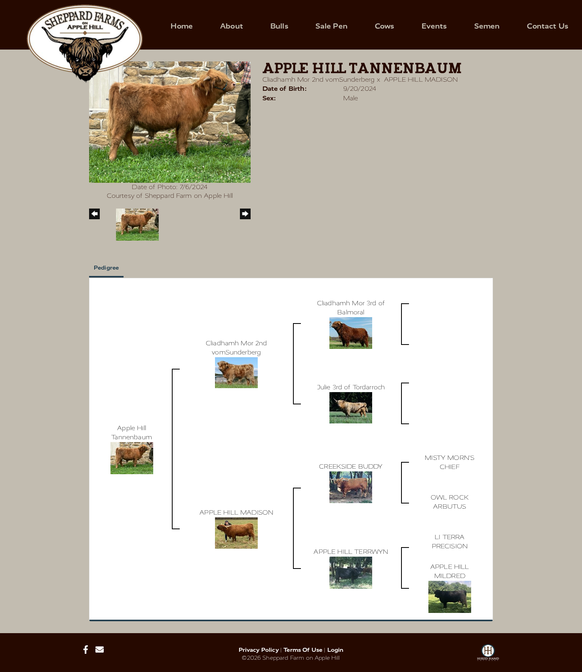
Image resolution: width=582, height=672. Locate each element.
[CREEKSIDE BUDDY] (350, 486)
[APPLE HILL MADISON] (236, 532)
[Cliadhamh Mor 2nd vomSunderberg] (236, 372)
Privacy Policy (259, 650)
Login (335, 650)
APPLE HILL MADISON (421, 79)
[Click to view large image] (170, 121)
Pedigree (106, 267)
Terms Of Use (302, 650)
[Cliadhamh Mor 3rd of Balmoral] (350, 332)
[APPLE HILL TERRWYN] (350, 572)
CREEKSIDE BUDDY (350, 466)
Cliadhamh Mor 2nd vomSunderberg (318, 79)
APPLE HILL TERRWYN (351, 551)
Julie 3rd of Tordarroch (351, 387)
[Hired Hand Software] (488, 656)
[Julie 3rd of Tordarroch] (350, 407)
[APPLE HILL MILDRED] (449, 596)
